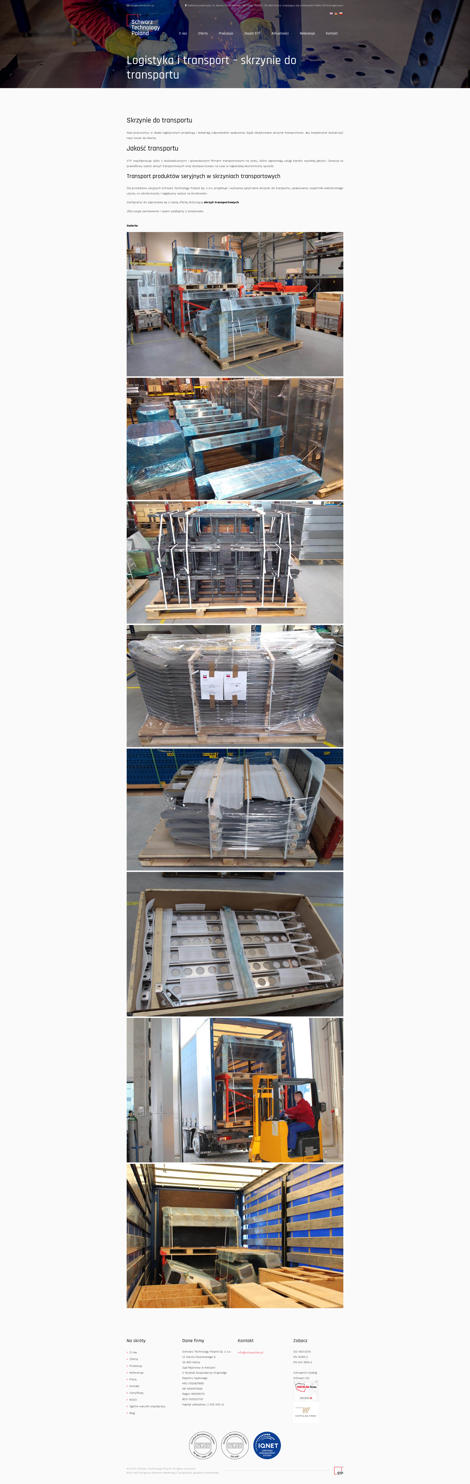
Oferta (203, 33)
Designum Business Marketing (157, 1472)
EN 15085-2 (300, 1357)
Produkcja (226, 33)
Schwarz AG (301, 1378)
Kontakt (332, 33)
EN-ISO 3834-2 (302, 1362)
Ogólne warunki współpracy (147, 1406)
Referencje (307, 33)
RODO (133, 1399)
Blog (132, 1413)
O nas (183, 33)
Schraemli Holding (305, 1372)
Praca (132, 1379)
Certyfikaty (136, 1393)
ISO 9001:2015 (302, 1351)
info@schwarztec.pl (141, 5)
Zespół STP (252, 33)
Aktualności (280, 33)
